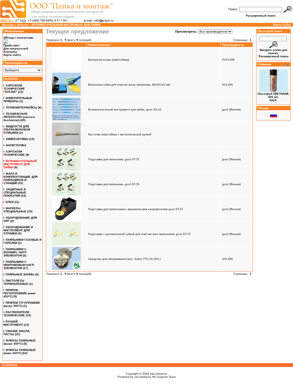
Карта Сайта (282, 24)
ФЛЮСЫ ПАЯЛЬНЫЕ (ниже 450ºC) (19, 351)
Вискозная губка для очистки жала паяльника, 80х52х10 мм (129, 84)
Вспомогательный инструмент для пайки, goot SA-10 (124, 109)
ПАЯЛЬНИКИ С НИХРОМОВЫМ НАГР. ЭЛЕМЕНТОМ (19, 265)
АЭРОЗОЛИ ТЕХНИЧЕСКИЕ (14, 153)
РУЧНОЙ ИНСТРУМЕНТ (13, 323)
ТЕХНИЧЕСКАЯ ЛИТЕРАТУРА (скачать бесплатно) (19, 117)
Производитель (233, 44)
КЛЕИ (9, 202)
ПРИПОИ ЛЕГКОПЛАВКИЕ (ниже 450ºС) (19, 293)
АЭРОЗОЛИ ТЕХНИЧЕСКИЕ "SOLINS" (14, 88)
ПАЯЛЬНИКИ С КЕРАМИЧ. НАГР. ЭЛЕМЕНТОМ (15, 252)
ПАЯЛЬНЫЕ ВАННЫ (20, 274)
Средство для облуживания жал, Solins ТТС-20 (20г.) (124, 258)
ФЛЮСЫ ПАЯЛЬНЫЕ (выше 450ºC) (19, 342)
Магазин (8, 24)
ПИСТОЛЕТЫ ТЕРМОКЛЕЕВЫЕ (15, 282)
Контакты (10, 51)
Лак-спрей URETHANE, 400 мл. (274, 95)
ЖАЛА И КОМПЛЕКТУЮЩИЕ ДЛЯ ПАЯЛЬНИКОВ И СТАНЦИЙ (20, 178)
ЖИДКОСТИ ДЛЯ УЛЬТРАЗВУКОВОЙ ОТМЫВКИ (16, 129)
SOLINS (227, 84)
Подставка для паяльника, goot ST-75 (113, 159)
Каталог (22, 24)
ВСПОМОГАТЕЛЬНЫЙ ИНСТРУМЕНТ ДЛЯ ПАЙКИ (66, 24)
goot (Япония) (231, 109)
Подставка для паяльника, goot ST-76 (113, 184)
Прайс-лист (11, 45)
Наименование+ (99, 44)
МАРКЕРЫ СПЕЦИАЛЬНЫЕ (14, 210)
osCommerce (158, 373)
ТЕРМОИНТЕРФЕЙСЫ (21, 107)
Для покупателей (15, 48)
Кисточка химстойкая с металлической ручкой (119, 134)
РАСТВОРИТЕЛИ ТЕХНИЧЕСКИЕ (16, 314)
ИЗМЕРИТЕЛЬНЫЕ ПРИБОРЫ (17, 99)
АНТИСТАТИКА (16, 145)
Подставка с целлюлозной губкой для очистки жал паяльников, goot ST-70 (139, 234)
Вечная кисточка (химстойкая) (108, 59)
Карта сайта (12, 54)
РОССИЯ (228, 59)
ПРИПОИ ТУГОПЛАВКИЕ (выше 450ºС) (21, 304)
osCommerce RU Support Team (155, 376)
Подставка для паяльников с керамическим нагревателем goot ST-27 (135, 209)
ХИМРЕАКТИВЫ (17, 139)
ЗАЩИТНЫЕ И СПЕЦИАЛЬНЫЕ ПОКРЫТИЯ (14, 192)
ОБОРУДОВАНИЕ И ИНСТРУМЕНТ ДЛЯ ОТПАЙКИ (18, 230)
